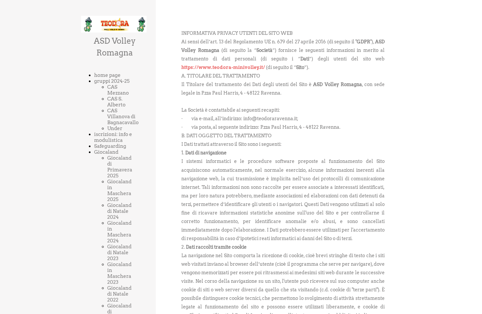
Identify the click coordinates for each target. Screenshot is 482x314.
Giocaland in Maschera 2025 (119, 190)
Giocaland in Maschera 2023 (119, 273)
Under (114, 128)
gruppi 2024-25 (112, 81)
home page (107, 75)
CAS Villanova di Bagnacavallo (123, 116)
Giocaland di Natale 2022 (119, 294)
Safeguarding (110, 146)
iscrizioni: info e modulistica (113, 137)
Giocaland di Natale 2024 (119, 211)
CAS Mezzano (118, 90)
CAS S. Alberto (116, 102)
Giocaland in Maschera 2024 (119, 232)
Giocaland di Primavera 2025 (119, 167)
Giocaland (106, 152)
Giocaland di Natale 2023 (119, 252)
